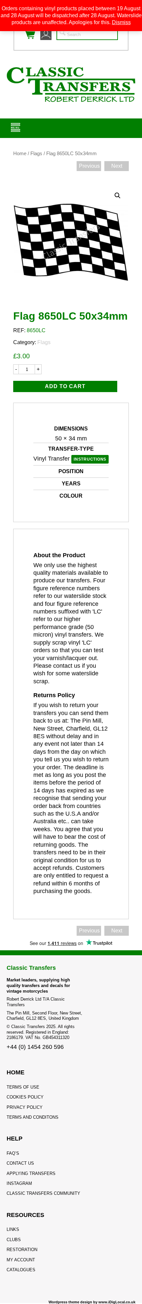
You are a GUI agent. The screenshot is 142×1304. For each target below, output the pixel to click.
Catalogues (21, 1269)
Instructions (90, 459)
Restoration (22, 1249)
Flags (36, 153)
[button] (118, 196)
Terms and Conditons (32, 1117)
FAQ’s (13, 1153)
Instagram (19, 1183)
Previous (89, 166)
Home (19, 153)
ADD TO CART (65, 386)
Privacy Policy (25, 1107)
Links (13, 1229)
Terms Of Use (23, 1087)
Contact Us (20, 1163)
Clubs (14, 1239)
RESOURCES (25, 1215)
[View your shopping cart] (29, 34)
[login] (46, 34)
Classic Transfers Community (43, 1193)
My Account (21, 1259)
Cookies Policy (25, 1097)
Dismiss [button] (121, 22)
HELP (14, 1138)
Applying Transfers (31, 1173)
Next (116, 166)
